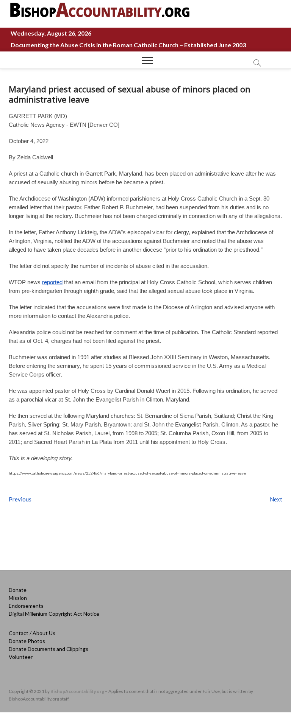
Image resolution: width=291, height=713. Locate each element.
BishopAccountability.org (77, 691)
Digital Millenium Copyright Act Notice (54, 613)
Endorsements (26, 605)
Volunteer (21, 657)
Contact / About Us (32, 633)
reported (52, 282)
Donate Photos (27, 641)
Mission (18, 598)
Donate (18, 590)
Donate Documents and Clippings (48, 649)
